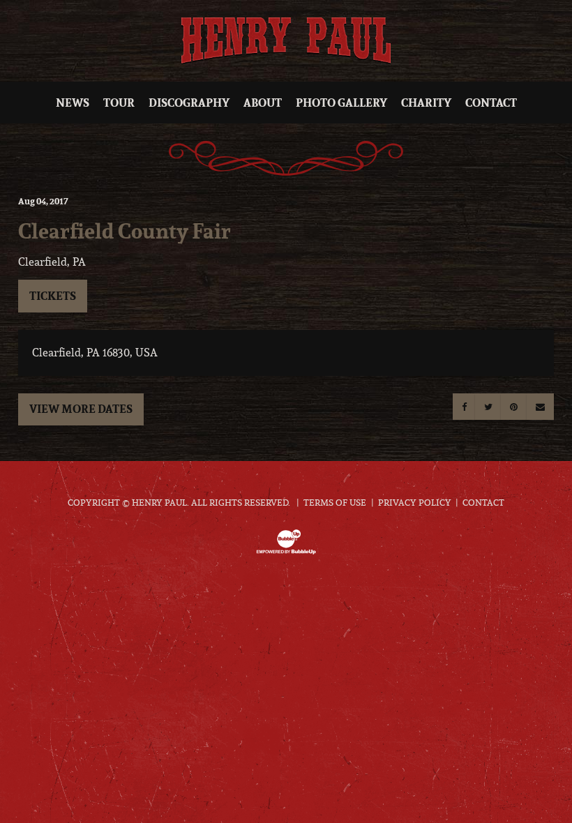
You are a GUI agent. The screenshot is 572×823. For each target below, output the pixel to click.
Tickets (52, 295)
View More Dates (81, 408)
